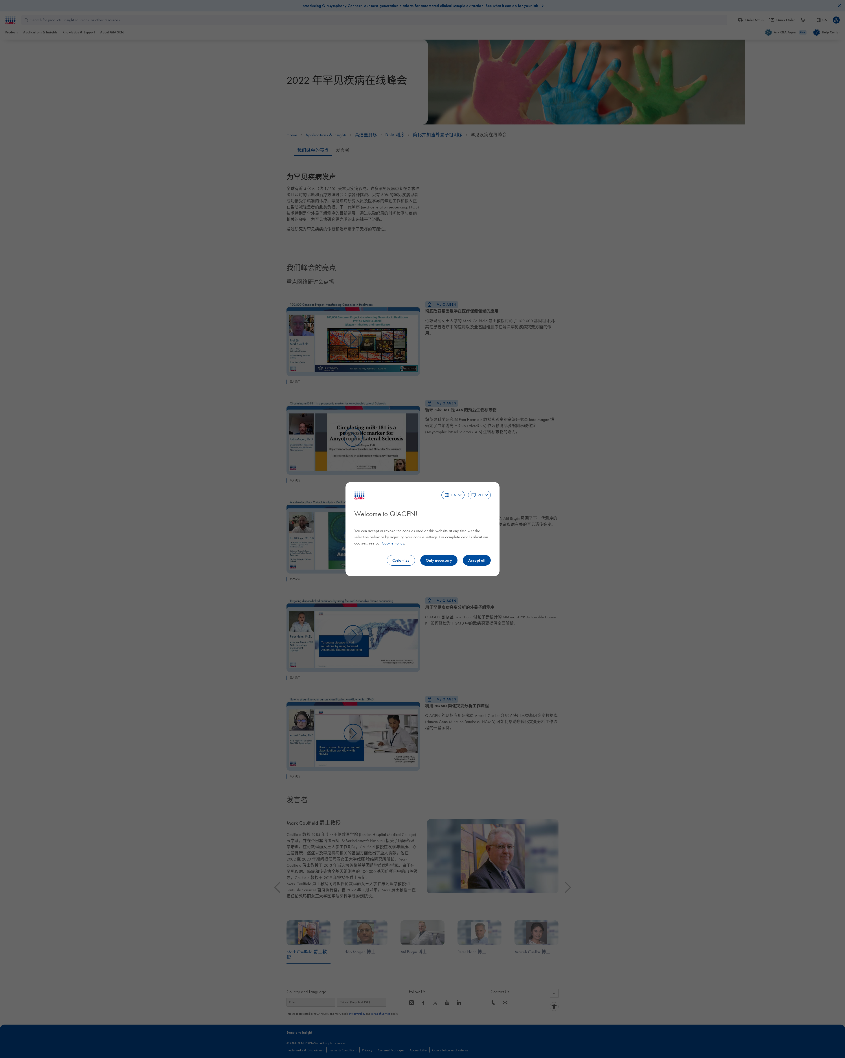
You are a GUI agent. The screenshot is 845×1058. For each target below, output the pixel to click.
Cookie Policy (393, 543)
